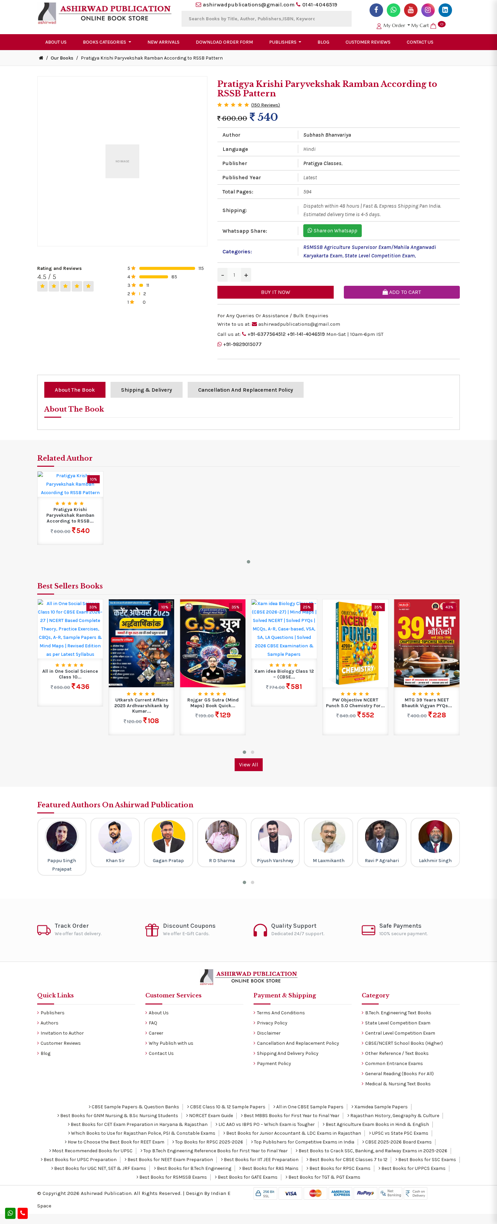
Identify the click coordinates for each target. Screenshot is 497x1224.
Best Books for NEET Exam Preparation (169, 1159)
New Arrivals (163, 42)
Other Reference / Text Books (397, 1053)
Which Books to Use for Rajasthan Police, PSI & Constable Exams (142, 1133)
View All (248, 764)
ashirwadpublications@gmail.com (248, 4)
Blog (323, 42)
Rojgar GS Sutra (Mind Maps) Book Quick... (213, 703)
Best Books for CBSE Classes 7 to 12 (347, 1159)
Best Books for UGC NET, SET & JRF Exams (99, 1168)
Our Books (62, 58)
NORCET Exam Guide (210, 1115)
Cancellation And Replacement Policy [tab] (245, 390)
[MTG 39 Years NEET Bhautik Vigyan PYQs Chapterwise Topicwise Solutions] (426, 643)
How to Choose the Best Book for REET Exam (115, 1142)
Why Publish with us (171, 1043)
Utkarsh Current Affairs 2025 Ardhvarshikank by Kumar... (141, 705)
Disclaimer (269, 1033)
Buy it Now (275, 292)
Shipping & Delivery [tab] (146, 390)
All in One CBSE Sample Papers (309, 1107)
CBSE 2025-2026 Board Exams (398, 1142)
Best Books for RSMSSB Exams (172, 1177)
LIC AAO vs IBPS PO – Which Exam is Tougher (266, 1124)
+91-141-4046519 (306, 334)
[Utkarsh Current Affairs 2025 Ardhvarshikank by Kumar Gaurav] (141, 643)
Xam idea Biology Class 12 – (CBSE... (284, 674)
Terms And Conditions (281, 1013)
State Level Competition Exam (380, 255)
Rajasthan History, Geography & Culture (394, 1115)
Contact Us (420, 42)
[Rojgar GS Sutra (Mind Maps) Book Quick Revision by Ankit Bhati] (213, 643)
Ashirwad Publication (106, 1193)
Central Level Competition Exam (400, 1033)
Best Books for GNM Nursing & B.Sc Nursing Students (118, 1115)
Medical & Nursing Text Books (398, 1084)
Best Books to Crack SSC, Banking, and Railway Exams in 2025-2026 (372, 1151)
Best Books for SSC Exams (426, 1159)
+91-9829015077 (242, 344)
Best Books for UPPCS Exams (413, 1168)
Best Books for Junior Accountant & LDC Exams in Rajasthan (293, 1133)
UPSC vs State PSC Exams (399, 1133)
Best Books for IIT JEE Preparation (261, 1159)
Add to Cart (404, 292)
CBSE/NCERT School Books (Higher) (404, 1043)
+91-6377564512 (266, 334)
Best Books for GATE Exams (247, 1177)
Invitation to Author (62, 1033)
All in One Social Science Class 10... (70, 674)
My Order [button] (394, 25)
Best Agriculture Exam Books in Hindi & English (377, 1124)
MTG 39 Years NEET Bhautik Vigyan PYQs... (427, 703)
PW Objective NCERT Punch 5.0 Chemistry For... (355, 703)
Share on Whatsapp (334, 230)
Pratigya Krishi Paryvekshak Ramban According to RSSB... (70, 515)
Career (156, 1033)
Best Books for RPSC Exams (339, 1168)
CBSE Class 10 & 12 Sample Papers (227, 1107)
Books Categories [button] (105, 42)
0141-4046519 (319, 4)
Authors (49, 1023)
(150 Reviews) (265, 105)
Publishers (53, 1013)
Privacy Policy (272, 1023)
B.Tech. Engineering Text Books (398, 1013)
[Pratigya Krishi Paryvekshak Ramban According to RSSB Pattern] (70, 484)
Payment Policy (274, 1063)
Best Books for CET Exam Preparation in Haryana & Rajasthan (139, 1124)
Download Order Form (224, 42)
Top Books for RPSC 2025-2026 (208, 1142)
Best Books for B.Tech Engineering (193, 1168)
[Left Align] (42, 286)
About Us (56, 42)
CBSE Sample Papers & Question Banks (135, 1107)
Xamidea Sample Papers (380, 1107)
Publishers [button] (283, 42)
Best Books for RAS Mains (270, 1168)
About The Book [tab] (75, 390)
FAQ (153, 1023)
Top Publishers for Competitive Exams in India (303, 1142)
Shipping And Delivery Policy (287, 1053)
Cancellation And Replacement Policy (298, 1043)
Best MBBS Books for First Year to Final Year (291, 1115)
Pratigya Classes (322, 163)
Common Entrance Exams (394, 1063)
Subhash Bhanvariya (327, 135)
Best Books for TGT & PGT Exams (323, 1177)
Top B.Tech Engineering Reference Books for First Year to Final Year (215, 1151)
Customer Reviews (368, 42)
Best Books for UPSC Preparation (80, 1159)
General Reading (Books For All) (399, 1074)
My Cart (427, 25)
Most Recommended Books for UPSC (92, 1151)
